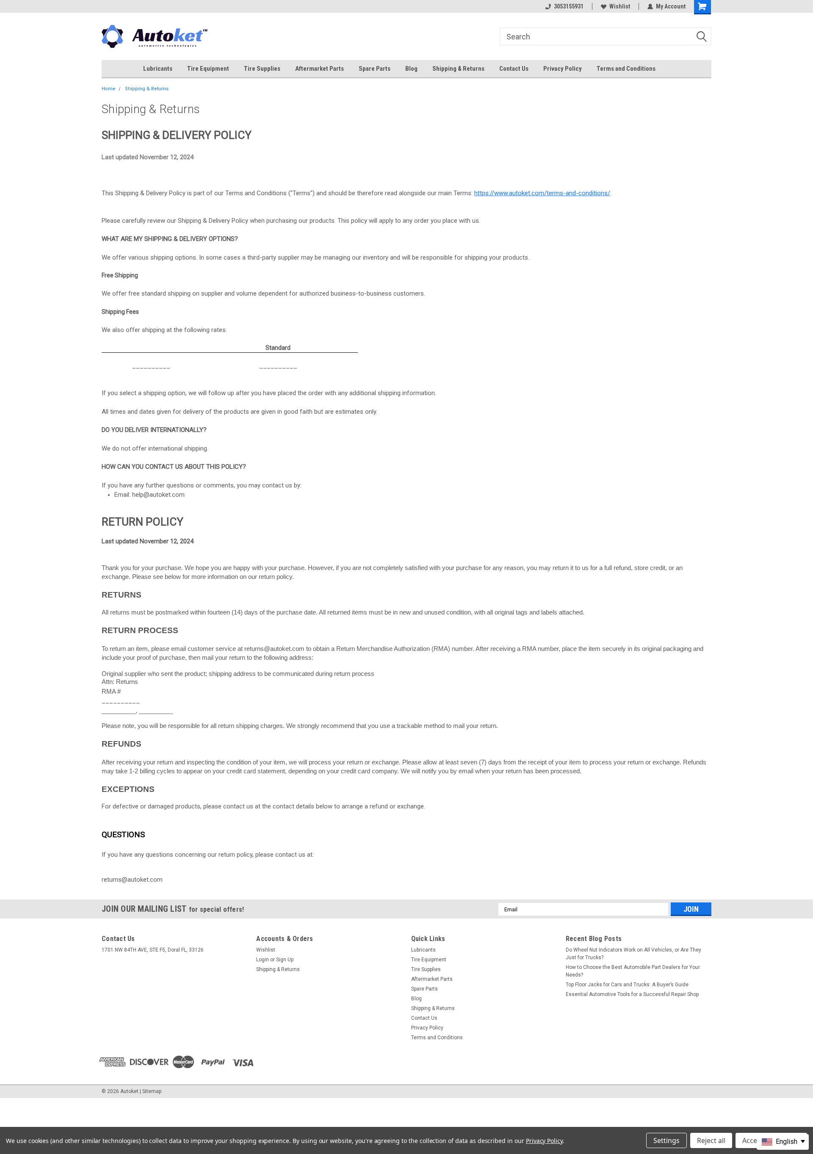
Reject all (711, 1140)
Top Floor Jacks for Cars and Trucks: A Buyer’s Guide (627, 985)
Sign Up (284, 960)
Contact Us (513, 68)
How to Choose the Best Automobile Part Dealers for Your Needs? (633, 971)
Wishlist (619, 6)
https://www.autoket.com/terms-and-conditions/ (542, 193)
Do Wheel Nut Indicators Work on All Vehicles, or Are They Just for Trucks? (633, 953)
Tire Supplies (262, 68)
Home (109, 88)
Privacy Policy (562, 68)
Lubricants (157, 68)
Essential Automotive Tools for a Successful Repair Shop (632, 994)
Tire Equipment (208, 68)
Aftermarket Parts (319, 68)
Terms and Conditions (626, 68)
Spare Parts (374, 68)
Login (262, 960)
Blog (411, 68)
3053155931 (568, 6)
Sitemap (151, 1091)
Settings (666, 1140)
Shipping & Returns (458, 68)
